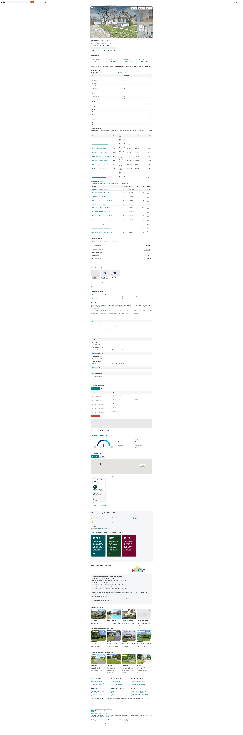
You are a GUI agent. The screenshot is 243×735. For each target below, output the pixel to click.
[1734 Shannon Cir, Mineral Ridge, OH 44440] (114, 659)
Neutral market (103, 447)
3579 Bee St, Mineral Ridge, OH (99, 177)
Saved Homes (213, 2)
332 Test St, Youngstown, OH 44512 (100, 189)
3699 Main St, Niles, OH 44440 (99, 196)
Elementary (100, 476)
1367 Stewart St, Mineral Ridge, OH (100, 160)
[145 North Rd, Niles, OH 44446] (98, 635)
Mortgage (45, 2)
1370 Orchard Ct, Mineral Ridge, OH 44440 (102, 211)
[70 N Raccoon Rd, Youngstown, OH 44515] (114, 614)
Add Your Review (121, 559)
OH (104, 5)
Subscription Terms (133, 715)
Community (99, 532)
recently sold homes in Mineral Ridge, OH (101, 594)
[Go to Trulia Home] (4, 2)
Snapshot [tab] (94, 435)
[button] (32, 2)
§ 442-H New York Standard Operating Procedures (99, 703)
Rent (40, 2)
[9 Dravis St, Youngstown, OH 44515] (144, 659)
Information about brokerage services (99, 705)
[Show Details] (150, 78)
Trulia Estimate (97, 72)
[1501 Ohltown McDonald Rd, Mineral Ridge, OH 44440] (129, 659)
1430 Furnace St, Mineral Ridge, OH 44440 (102, 200)
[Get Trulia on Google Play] (107, 711)
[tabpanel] (121, 254)
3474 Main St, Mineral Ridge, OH (99, 148)
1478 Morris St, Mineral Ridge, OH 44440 (101, 204)
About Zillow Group (100, 715)
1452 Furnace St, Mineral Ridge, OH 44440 (102, 207)
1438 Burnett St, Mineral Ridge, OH (100, 152)
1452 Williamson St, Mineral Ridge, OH (100, 140)
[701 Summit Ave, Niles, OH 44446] (129, 614)
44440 (114, 5)
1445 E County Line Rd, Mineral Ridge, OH (101, 156)
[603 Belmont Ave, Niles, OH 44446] (129, 635)
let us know (131, 720)
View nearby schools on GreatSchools (101, 505)
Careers (112, 715)
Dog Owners (107, 532)
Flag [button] (102, 553)
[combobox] (20, 2)
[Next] (151, 617)
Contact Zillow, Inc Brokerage (96, 707)
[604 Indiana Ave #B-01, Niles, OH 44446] (98, 614)
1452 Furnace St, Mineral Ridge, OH (100, 144)
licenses (124, 701)
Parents (114, 532)
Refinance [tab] (115, 241)
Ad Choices (147, 715)
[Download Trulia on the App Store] (98, 711)
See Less (95, 381)
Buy (35, 2)
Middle (107, 476)
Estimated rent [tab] (107, 241)
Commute (121, 532)
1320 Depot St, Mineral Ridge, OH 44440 (101, 192)
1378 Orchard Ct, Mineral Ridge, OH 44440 (102, 215)
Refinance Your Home (110, 48)
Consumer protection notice (110, 705)
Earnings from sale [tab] (96, 241)
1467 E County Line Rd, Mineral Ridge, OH (101, 173)
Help (138, 715)
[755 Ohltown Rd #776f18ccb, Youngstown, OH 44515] (144, 614)
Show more (95, 416)
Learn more (138, 508)
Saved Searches (223, 2)
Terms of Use (127, 715)
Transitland (107, 698)
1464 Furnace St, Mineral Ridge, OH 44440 (102, 219)
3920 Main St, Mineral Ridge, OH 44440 (101, 228)
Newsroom (116, 715)
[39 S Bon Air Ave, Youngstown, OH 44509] (114, 635)
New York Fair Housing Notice (96, 704)
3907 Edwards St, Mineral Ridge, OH (100, 168)
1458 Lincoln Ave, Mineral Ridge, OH (100, 164)
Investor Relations (121, 715)
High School (114, 476)
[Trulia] (92, 711)
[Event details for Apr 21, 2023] (150, 403)
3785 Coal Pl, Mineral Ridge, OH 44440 (101, 224)
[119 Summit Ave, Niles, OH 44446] (144, 635)
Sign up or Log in (234, 2)
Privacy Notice (142, 715)
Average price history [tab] (104, 435)
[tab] (95, 388)
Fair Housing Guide (107, 715)
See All (94, 526)
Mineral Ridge (109, 5)
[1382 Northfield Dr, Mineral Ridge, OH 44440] (98, 659)
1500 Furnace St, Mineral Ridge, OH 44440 (102, 232)
